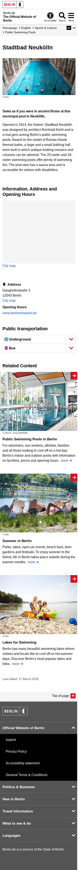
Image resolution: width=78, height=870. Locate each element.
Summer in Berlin (17, 541)
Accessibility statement (23, 763)
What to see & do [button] (16, 823)
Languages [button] (11, 836)
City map (9, 265)
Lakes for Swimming (19, 642)
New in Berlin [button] (13, 799)
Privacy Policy (16, 751)
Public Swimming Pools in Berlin (29, 439)
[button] (71, 28)
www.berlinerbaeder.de (19, 313)
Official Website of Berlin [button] (23, 728)
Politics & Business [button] (18, 787)
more (64, 460)
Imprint (11, 739)
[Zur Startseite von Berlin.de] (14, 714)
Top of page (60, 696)
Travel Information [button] (17, 811)
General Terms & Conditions (26, 775)
